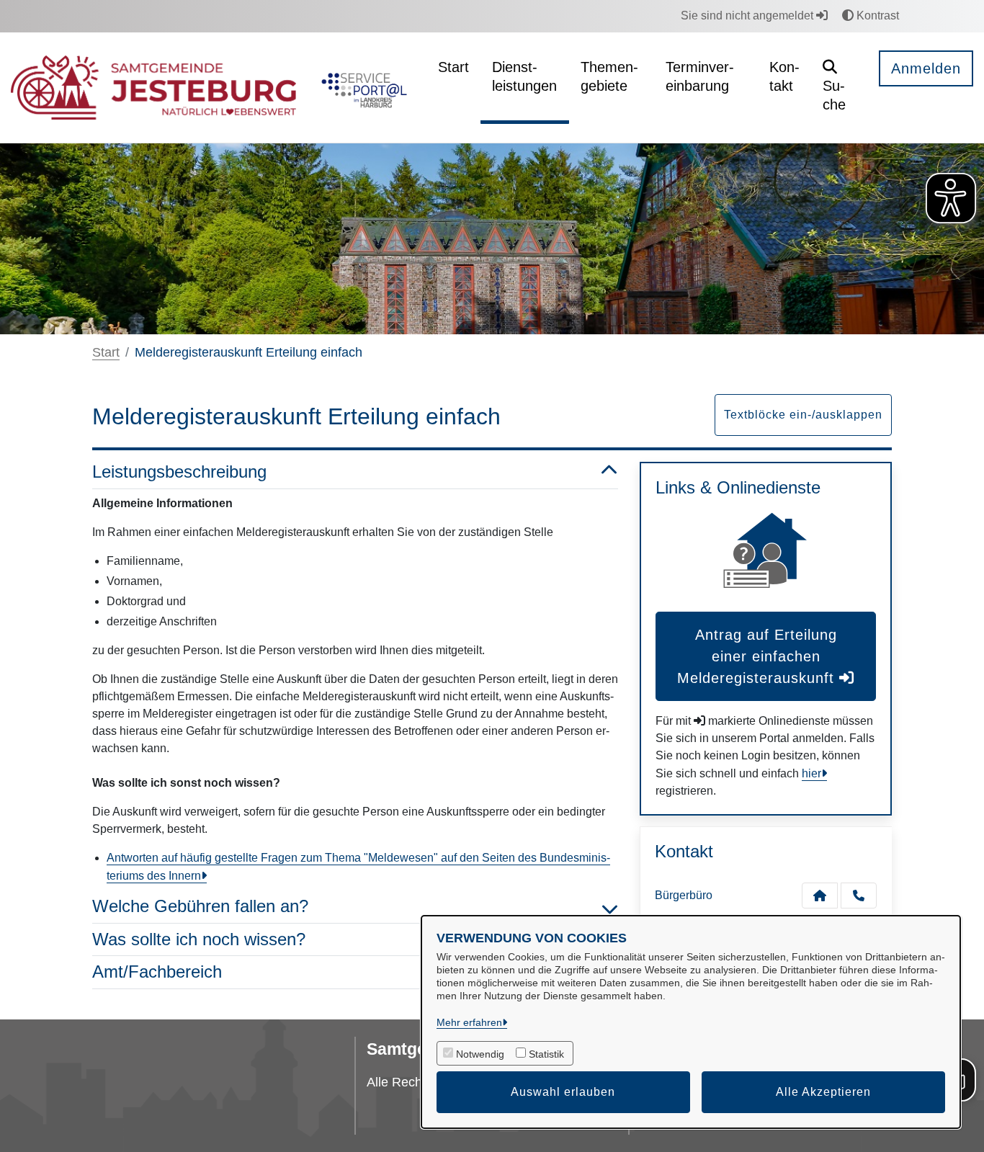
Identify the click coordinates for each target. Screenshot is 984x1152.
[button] (839, 87)
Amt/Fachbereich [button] (157, 971)
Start (106, 352)
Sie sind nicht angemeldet (748, 15)
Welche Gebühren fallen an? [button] (200, 906)
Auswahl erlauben (563, 1092)
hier (811, 773)
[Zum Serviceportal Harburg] (361, 88)
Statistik (546, 1054)
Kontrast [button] (876, 15)
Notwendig (480, 1054)
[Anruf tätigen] (859, 895)
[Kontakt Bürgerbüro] (820, 895)
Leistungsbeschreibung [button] (179, 471)
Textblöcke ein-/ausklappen (803, 414)
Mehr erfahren (469, 1022)
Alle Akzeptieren (823, 1092)
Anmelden (926, 68)
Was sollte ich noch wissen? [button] (198, 939)
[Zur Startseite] (153, 88)
